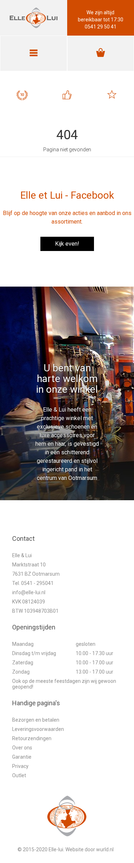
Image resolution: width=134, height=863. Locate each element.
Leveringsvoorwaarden (38, 729)
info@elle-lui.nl (28, 592)
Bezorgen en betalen (35, 720)
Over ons (22, 747)
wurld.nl (105, 849)
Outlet (19, 775)
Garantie (21, 757)
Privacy (20, 766)
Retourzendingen (31, 738)
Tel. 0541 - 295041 (33, 583)
